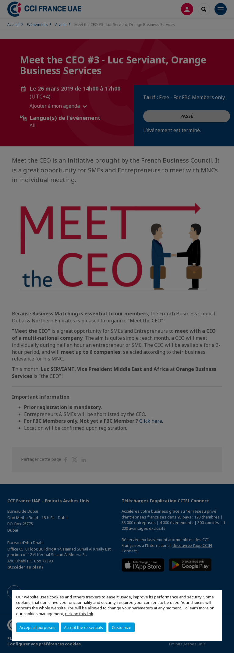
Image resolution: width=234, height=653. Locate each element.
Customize (121, 627)
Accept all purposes (37, 627)
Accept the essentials (83, 627)
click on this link (79, 613)
